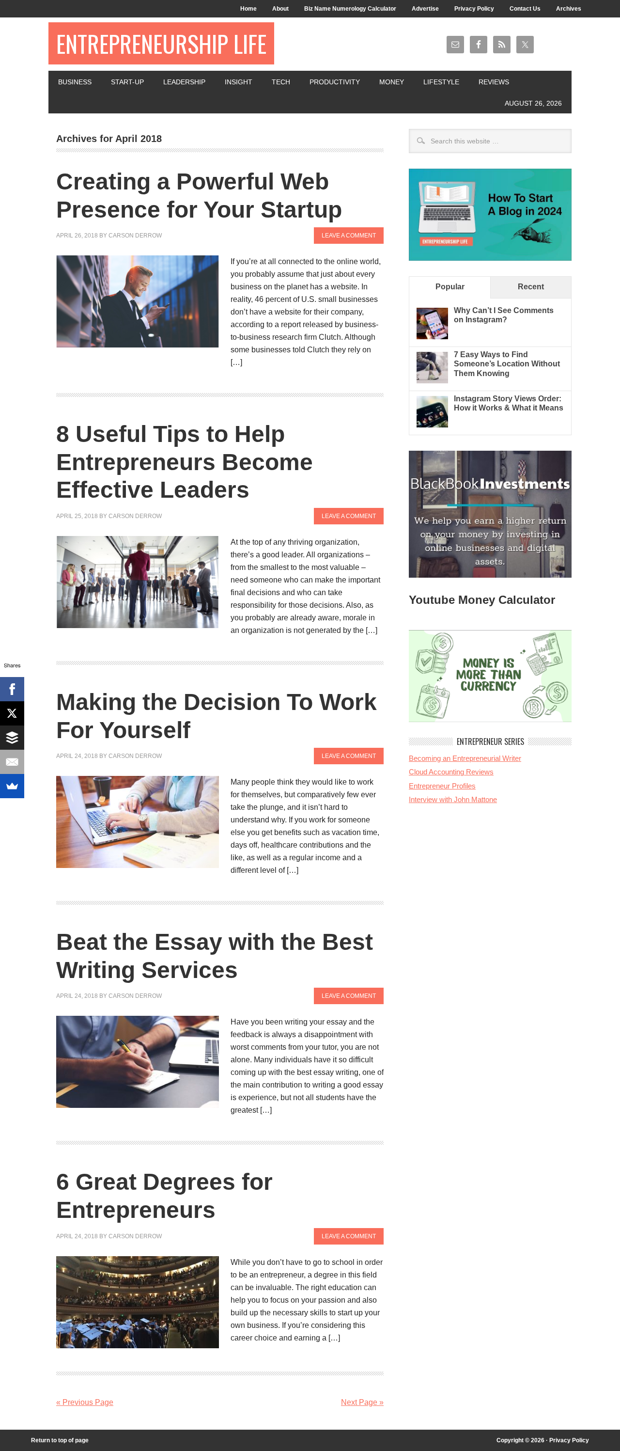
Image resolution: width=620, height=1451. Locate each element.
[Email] (12, 762)
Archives (568, 8)
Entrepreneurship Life (161, 43)
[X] (12, 713)
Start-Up (127, 82)
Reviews (494, 82)
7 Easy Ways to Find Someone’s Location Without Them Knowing (507, 363)
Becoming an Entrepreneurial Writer (465, 758)
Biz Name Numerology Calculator (350, 8)
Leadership (184, 82)
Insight (238, 82)
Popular (450, 287)
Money (391, 82)
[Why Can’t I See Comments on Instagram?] (432, 336)
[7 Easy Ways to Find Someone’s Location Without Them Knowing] (432, 381)
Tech (281, 82)
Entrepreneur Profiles (442, 786)
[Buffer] (12, 738)
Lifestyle (441, 82)
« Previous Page (84, 1402)
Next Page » (362, 1402)
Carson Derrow (135, 235)
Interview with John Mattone (453, 799)
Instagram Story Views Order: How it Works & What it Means (508, 403)
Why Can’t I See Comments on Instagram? (504, 315)
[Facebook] (12, 689)
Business (75, 82)
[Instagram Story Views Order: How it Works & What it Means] (432, 425)
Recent (531, 287)
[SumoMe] (12, 786)
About (280, 8)
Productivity (335, 82)
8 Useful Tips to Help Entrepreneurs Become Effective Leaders (184, 462)
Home (248, 8)
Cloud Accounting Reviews (451, 772)
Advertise (425, 8)
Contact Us (525, 8)
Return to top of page (60, 1440)
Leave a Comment (349, 235)
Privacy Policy (474, 8)
